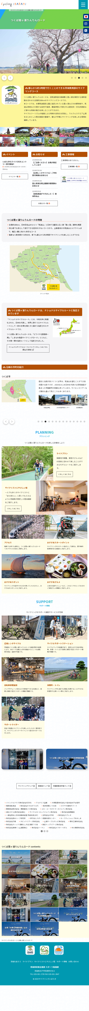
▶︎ (85, 817)
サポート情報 (62, 961)
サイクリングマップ (25, 786)
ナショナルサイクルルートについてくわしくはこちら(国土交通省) (28, 348)
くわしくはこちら (64, 474)
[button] (72, 78)
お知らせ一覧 (43, 203)
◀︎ (5, 817)
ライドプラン (27, 961)
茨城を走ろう (16, 961)
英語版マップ (43, 786)
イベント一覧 (14, 176)
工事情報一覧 (73, 166)
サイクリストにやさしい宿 (44, 961)
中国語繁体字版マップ (61, 786)
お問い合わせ (73, 961)
